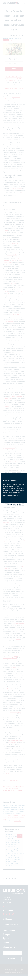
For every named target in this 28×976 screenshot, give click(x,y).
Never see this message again (14, 504)
